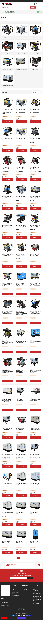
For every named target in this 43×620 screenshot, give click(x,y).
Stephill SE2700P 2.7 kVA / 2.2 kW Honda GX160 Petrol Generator (21, 428)
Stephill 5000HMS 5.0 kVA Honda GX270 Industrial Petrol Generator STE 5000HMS (7, 111)
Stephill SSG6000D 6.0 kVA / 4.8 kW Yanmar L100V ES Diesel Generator (7, 428)
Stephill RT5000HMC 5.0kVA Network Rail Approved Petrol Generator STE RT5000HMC (21, 312)
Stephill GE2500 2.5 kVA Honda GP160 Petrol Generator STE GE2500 (20, 140)
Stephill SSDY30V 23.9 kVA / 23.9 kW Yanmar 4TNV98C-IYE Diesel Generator (7, 514)
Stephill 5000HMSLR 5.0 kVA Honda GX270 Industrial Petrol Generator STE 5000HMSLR (21, 169)
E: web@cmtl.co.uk (25, 587)
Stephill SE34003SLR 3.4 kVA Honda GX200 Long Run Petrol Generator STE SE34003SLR (35, 227)
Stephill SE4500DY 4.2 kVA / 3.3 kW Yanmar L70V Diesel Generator (21, 399)
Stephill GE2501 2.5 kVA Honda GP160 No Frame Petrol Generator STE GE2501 (20, 198)
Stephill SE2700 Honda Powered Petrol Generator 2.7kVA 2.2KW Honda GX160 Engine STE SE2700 (35, 169)
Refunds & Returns (15, 592)
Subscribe (30, 577)
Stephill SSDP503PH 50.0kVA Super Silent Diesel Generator (34, 514)
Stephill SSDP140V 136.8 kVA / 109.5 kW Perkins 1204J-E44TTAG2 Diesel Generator (35, 485)
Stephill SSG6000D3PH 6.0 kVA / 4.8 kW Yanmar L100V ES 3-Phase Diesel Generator (35, 370)
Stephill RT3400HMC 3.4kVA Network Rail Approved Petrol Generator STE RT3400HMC (7, 370)
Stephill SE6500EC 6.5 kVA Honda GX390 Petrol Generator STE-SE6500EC (7, 198)
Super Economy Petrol (35, 53)
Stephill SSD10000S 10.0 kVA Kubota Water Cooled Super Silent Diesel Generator (35, 198)
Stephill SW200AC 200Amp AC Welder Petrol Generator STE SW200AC (7, 312)
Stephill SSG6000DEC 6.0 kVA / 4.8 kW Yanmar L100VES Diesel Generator (35, 456)
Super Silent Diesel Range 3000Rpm (21, 69)
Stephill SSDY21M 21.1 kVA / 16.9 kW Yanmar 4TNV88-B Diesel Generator (35, 399)
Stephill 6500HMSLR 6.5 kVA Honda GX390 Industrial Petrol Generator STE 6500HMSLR (7, 169)
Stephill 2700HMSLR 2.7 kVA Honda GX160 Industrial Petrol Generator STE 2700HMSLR (21, 370)
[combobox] (18, 7)
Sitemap (13, 596)
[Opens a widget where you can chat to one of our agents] (4, 618)
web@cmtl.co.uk (40, 12)
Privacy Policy (14, 593)
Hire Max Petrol (35, 37)
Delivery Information (15, 590)
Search (33, 7)
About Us (13, 587)
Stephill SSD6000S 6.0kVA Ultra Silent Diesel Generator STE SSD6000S (35, 284)
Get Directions (24, 589)
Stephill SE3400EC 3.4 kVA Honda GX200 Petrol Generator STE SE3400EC (7, 255)
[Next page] (24, 558)
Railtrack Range (7, 53)
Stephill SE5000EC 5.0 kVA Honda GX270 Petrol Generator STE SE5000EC (35, 312)
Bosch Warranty (35, 602)
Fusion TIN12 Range (7, 37)
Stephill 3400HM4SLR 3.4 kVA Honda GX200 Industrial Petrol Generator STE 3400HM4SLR (7, 341)
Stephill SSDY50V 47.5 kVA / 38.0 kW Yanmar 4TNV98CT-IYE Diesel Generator (7, 456)
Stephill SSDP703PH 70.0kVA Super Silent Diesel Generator (20, 514)
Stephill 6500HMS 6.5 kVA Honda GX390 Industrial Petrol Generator (7, 140)
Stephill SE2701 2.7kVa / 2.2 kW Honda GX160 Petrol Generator (34, 255)
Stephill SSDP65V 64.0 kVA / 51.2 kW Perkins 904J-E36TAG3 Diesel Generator (35, 428)
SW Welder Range (35, 69)
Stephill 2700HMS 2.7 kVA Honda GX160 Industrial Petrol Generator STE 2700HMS (21, 256)
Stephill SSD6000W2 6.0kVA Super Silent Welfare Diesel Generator (21, 284)
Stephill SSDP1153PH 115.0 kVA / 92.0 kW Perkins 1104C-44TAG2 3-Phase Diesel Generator (7, 399)
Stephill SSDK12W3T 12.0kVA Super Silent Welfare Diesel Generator (35, 543)
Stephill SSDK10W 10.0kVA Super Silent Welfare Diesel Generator (35, 341)
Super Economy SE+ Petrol (7, 69)
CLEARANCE (21, 0)
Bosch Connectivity (36, 603)
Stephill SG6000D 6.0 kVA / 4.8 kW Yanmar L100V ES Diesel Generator (21, 341)
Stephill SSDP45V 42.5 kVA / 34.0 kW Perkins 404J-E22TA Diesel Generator (21, 485)
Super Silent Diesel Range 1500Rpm (7, 85)
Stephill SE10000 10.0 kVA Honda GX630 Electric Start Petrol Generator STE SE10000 (21, 227)
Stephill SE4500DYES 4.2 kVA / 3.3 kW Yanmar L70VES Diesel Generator (7, 485)
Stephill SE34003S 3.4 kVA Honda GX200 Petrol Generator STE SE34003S (35, 111)
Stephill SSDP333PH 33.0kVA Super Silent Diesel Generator (20, 543)
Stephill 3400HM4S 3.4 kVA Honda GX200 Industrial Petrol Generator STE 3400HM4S (35, 140)
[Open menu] (40, 4)
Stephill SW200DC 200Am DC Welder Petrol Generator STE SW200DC (7, 227)
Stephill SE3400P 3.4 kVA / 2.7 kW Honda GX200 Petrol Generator (7, 284)
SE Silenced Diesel (21, 53)
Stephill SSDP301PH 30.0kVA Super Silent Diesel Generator (6, 543)
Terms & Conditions (15, 595)
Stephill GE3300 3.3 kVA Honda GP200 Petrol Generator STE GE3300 (20, 111)
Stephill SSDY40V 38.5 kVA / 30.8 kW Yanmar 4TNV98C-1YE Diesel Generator (21, 456)
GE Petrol (21, 37)
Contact (13, 589)
